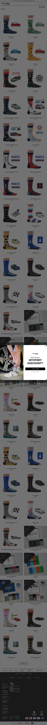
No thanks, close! (35, 371)
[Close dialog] (45, 346)
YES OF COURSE (35, 369)
